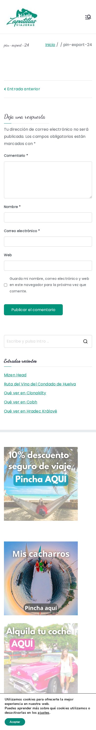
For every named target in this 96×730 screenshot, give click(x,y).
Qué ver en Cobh (20, 402)
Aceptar (15, 722)
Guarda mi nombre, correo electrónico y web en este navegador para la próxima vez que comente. (49, 284)
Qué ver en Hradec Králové (30, 411)
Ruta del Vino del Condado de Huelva (40, 384)
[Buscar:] (48, 341)
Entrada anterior (23, 89)
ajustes (43, 713)
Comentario (16, 155)
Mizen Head (15, 375)
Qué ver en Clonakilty (25, 393)
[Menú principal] (88, 17)
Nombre (12, 206)
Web (8, 255)
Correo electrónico (22, 230)
